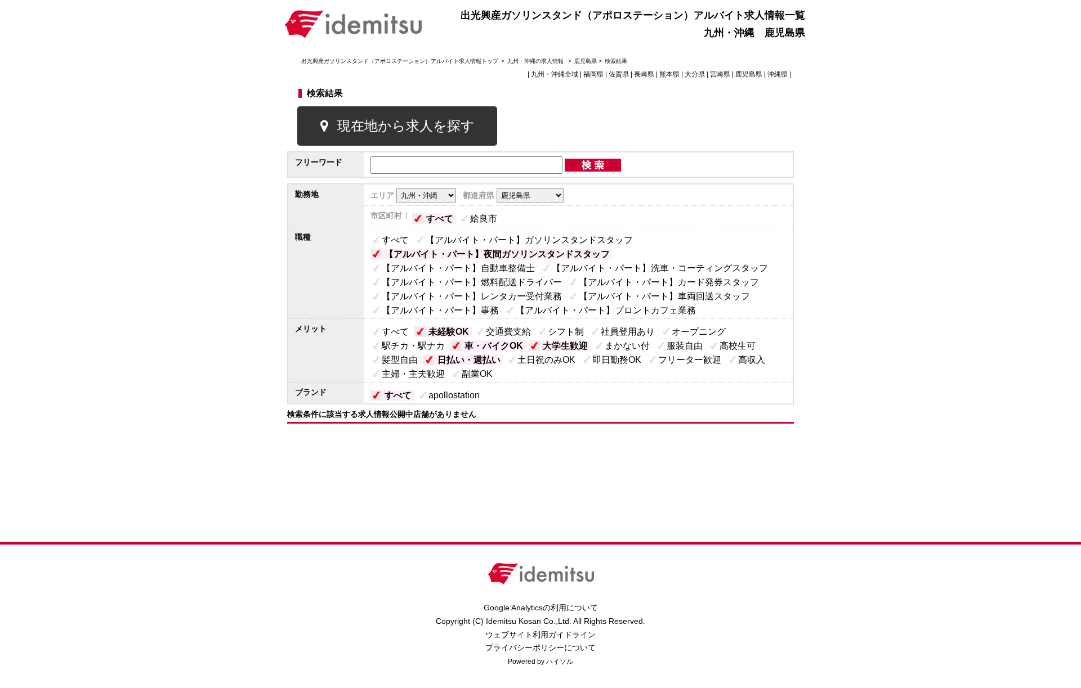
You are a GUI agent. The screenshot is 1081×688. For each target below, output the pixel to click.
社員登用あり (628, 331)
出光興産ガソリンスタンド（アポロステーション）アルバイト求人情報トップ (399, 61)
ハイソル (559, 661)
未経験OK (448, 331)
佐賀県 (619, 74)
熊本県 (669, 74)
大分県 (695, 74)
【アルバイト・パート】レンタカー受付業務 (472, 296)
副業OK (477, 374)
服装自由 (685, 345)
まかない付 (627, 345)
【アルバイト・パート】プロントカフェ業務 (606, 310)
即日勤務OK (616, 360)
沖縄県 (777, 74)
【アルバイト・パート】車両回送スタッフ (664, 296)
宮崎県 (720, 74)
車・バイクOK (493, 345)
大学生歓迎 (565, 345)
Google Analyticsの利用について (541, 607)
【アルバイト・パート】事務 (440, 310)
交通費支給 (508, 331)
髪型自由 (400, 360)
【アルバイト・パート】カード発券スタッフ (669, 282)
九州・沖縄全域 (554, 74)
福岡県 (593, 74)
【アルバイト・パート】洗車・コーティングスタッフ (660, 268)
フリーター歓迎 (689, 360)
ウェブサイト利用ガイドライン (540, 634)
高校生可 (738, 345)
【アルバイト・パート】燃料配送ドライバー (472, 282)
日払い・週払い (469, 360)
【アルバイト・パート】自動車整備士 (458, 268)
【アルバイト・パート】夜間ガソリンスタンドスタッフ (497, 254)
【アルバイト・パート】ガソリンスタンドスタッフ (529, 240)
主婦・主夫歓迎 (413, 374)
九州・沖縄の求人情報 (536, 61)
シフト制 (566, 331)
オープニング (699, 331)
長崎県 (644, 74)
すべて (439, 218)
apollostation (454, 395)
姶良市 (483, 218)
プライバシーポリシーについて (540, 647)
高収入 (751, 360)
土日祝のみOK (546, 360)
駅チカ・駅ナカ (413, 345)
